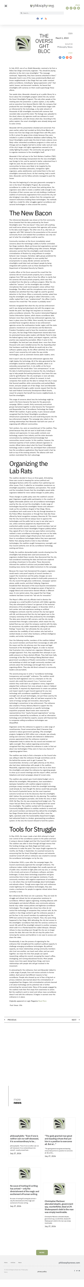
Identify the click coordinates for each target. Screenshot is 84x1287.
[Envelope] (79, 1270)
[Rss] (46, 19)
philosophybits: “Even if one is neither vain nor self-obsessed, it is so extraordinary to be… (24, 1138)
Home (5, 1262)
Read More (42, 1001)
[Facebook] (38, 19)
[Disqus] (42, 1050)
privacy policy (42, 1271)
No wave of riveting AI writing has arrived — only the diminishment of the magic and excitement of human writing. (24, 1190)
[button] (5, 5)
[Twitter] (42, 19)
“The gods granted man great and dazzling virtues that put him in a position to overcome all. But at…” (58, 1140)
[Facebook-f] (74, 1270)
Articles (13, 1262)
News (20, 1262)
